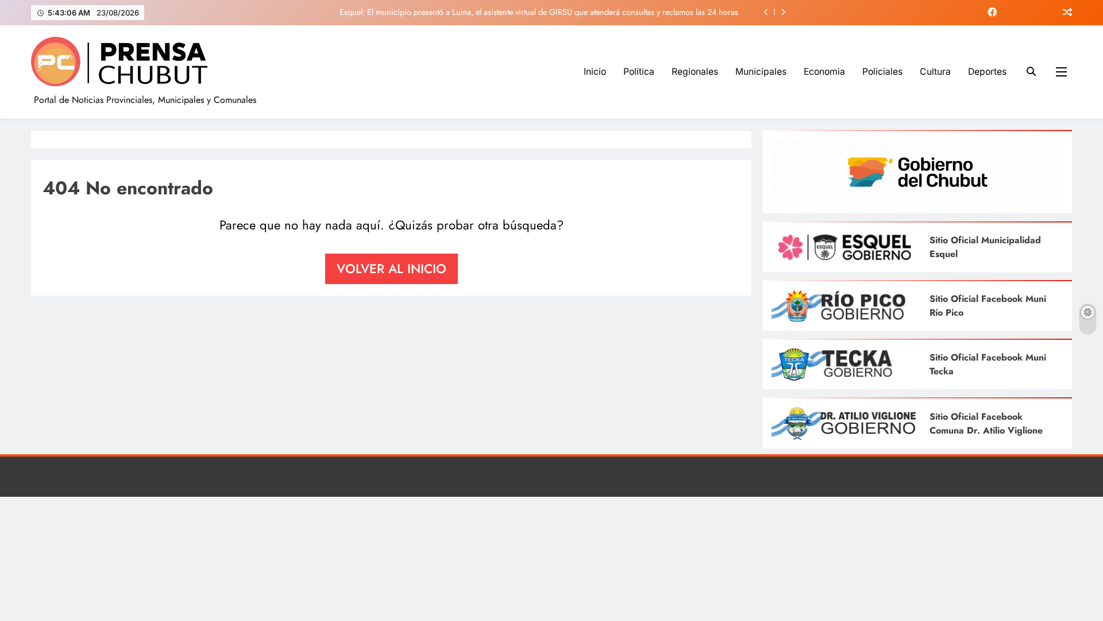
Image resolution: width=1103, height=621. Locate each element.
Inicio (595, 71)
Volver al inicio (391, 268)
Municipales (760, 71)
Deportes (987, 71)
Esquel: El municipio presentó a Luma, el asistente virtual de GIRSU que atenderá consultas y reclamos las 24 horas (539, 12)
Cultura (935, 71)
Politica (638, 71)
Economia (824, 71)
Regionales (695, 71)
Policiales (882, 71)
